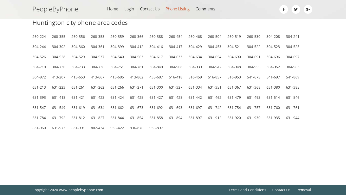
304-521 (234, 46)
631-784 (39, 117)
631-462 (214, 97)
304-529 (78, 56)
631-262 (97, 87)
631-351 (214, 87)
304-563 (136, 56)
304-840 (156, 66)
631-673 (136, 107)
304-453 (214, 46)
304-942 (214, 66)
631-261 (78, 87)
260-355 (58, 36)
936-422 (117, 127)
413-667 (97, 77)
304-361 (97, 46)
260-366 (136, 36)
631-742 (214, 107)
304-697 (292, 56)
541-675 (253, 77)
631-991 (78, 127)
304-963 (292, 66)
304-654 (214, 56)
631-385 (292, 87)
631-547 (39, 107)
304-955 (253, 66)
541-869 (292, 77)
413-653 (78, 77)
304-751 (117, 66)
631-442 (195, 97)
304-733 (78, 66)
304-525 (292, 46)
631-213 (39, 87)
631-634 (97, 107)
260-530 (253, 36)
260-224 (39, 36)
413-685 (117, 77)
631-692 (156, 107)
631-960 (39, 127)
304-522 (253, 46)
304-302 (58, 46)
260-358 (97, 36)
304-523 (273, 46)
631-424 (117, 97)
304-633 (175, 56)
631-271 (136, 87)
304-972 (39, 77)
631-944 (292, 117)
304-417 (175, 46)
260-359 (117, 36)
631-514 (273, 97)
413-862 (136, 77)
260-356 (78, 36)
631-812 (78, 117)
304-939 (195, 66)
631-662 (117, 107)
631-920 (234, 117)
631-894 (175, 117)
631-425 (136, 97)
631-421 (78, 97)
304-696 (273, 56)
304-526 (39, 56)
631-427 (156, 97)
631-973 (58, 127)
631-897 (195, 117)
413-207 (58, 77)
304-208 (273, 36)
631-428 (175, 97)
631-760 (273, 107)
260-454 (175, 36)
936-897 (156, 127)
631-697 (195, 107)
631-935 (273, 117)
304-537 (97, 56)
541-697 (273, 77)
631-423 (97, 97)
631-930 (253, 117)
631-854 (136, 117)
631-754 (234, 107)
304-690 (234, 56)
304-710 (39, 66)
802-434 (97, 127)
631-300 (156, 87)
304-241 (292, 36)
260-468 (195, 36)
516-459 (195, 77)
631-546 (292, 97)
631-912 (214, 117)
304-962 (273, 66)
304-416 (156, 46)
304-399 (117, 46)
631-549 (58, 107)
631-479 (234, 97)
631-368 (253, 87)
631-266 (117, 87)
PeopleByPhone (59, 8)
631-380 (273, 87)
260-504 (214, 36)
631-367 (234, 87)
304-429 (195, 46)
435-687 (156, 77)
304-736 (97, 66)
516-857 (214, 77)
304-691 (253, 56)
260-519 (234, 36)
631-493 (253, 97)
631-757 (253, 107)
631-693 (175, 107)
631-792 (58, 117)
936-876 (136, 127)
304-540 (117, 56)
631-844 (117, 117)
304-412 (136, 46)
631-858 (156, 117)
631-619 (78, 107)
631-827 (97, 117)
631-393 (39, 97)
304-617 (156, 56)
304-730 (58, 66)
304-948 (234, 66)
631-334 (195, 87)
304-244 (39, 46)
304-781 (136, 66)
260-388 (156, 36)
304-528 (58, 56)
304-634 (195, 56)
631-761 (292, 107)
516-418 (175, 77)
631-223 (58, 87)
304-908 (175, 66)
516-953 (234, 77)
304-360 (78, 46)
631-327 (175, 87)
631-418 (58, 97)
